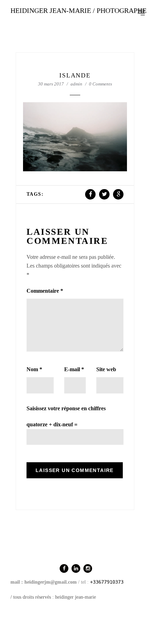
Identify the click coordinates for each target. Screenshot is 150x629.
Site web (106, 369)
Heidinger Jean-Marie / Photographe (78, 10)
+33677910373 (106, 582)
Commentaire (45, 291)
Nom (34, 369)
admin (76, 84)
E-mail (74, 369)
